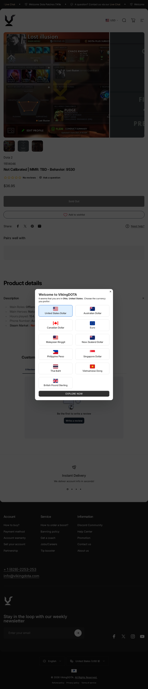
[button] (56, 311)
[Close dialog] (110, 291)
